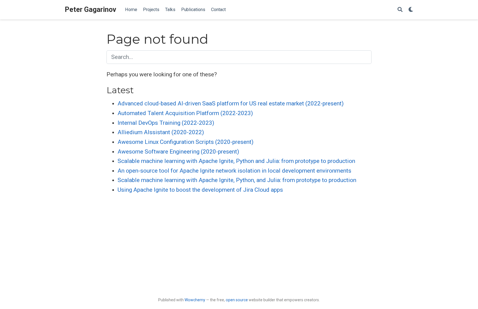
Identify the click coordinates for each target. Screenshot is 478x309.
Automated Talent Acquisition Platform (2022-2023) (185, 113)
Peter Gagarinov (90, 10)
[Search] (400, 10)
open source (237, 300)
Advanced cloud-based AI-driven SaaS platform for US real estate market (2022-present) (231, 103)
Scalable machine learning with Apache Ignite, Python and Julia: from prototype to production (236, 161)
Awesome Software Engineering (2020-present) (178, 151)
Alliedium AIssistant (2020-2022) (161, 132)
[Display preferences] (410, 10)
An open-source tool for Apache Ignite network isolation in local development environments (234, 170)
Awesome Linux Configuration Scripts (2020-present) (185, 142)
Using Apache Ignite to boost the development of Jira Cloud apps (200, 189)
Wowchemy (195, 300)
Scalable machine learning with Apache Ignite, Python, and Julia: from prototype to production (237, 180)
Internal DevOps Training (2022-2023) (166, 123)
